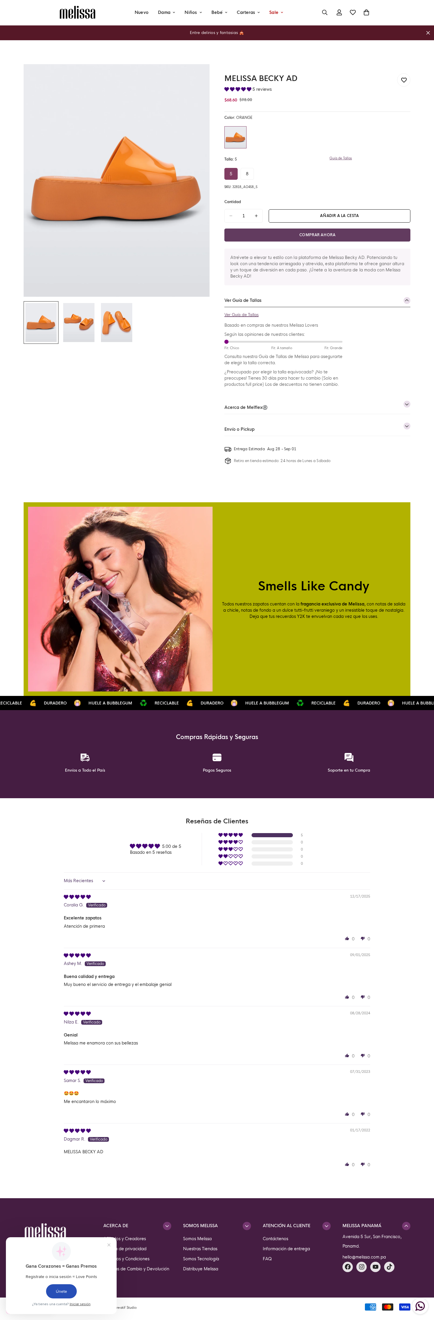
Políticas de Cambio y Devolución (136, 1269)
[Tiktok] (389, 1267)
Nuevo (142, 12)
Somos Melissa (197, 1238)
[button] (238, 89)
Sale (273, 12)
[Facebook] (347, 1267)
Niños (191, 12)
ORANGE (235, 137)
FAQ (267, 1258)
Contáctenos (275, 1238)
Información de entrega (286, 1248)
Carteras (246, 12)
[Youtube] (375, 1267)
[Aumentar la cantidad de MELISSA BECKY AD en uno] (256, 215)
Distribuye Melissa (200, 1269)
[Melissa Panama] (77, 12)
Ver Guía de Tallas (241, 314)
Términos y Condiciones (126, 1258)
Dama (164, 12)
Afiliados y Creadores (124, 1238)
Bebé (217, 12)
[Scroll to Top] (422, 1288)
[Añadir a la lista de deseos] (403, 80)
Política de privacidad (124, 1248)
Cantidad (232, 202)
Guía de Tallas (340, 158)
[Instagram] (361, 1267)
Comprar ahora (317, 235)
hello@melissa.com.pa (364, 1257)
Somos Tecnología (201, 1258)
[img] (77, 897)
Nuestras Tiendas (200, 1248)
